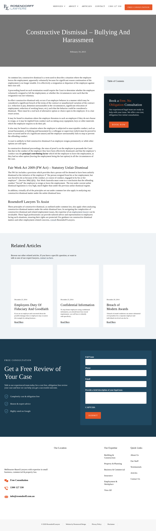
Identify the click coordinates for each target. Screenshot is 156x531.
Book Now (118, 125)
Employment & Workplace (110, 482)
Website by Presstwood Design (76, 524)
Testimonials (136, 467)
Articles (87, 6)
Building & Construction (109, 456)
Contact (100, 6)
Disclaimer (111, 524)
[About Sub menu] (77, 6)
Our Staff (134, 461)
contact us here (46, 258)
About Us (135, 455)
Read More (18, 322)
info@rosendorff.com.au (22, 496)
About (72, 6)
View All (108, 490)
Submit (93, 415)
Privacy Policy (97, 524)
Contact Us (135, 479)
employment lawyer (80, 212)
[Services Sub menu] (64, 6)
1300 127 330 (114, 6)
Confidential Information (77, 305)
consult (53, 220)
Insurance (108, 475)
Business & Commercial (114, 469)
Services (58, 6)
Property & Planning (113, 463)
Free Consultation (138, 7)
